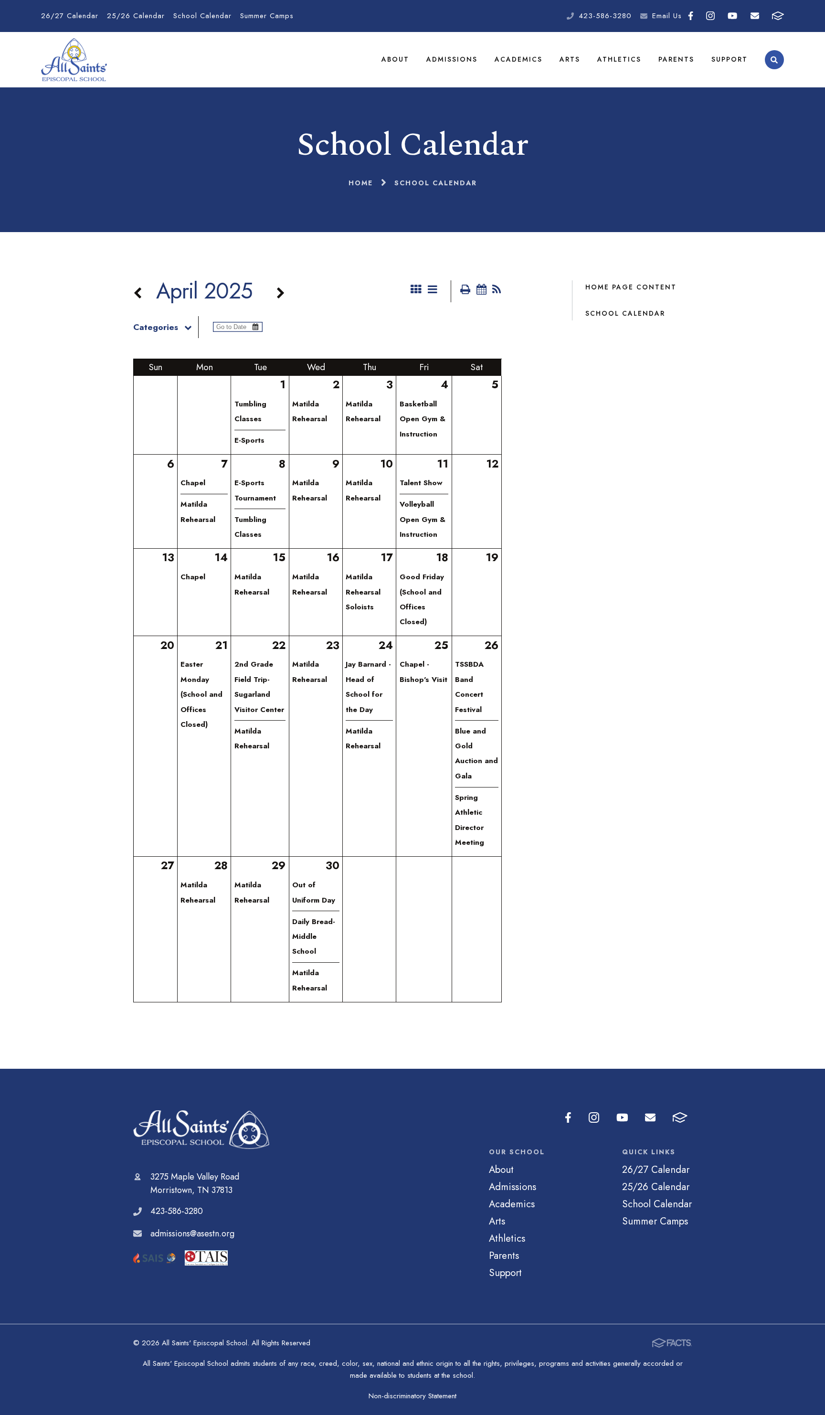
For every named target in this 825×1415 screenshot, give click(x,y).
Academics (518, 59)
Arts (570, 59)
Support (729, 59)
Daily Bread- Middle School (313, 936)
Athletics (619, 59)
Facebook (691, 16)
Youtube (733, 16)
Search (774, 59)
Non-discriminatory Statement (412, 1396)
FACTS (778, 16)
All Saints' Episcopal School (201, 1129)
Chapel (192, 483)
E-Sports (249, 440)
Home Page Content (631, 287)
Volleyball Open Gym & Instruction (422, 519)
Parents (676, 59)
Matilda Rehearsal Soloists (363, 592)
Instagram (710, 16)
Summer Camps (267, 16)
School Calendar (202, 16)
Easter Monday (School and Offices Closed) (201, 694)
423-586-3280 (605, 16)
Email (754, 16)
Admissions (451, 59)
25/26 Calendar (136, 16)
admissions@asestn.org (192, 1233)
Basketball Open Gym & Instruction (422, 419)
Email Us (667, 16)
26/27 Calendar (69, 16)
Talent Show (421, 483)
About (395, 59)
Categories (155, 327)
